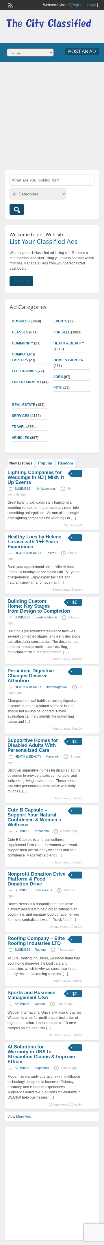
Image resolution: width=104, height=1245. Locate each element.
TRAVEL (18, 427)
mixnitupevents (45, 488)
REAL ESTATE (23, 405)
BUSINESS (21, 321)
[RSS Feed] (10, 4)
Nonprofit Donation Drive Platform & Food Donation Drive (36, 879)
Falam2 (51, 553)
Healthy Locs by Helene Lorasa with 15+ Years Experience (34, 541)
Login (91, 5)
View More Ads (19, 1117)
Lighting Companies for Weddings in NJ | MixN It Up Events (36, 477)
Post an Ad (82, 51)
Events (60, 321)
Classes (20, 332)
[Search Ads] (17, 209)
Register (78, 5)
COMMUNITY (22, 343)
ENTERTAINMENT (26, 382)
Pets (57, 388)
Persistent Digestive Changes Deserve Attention (31, 675)
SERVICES (20, 416)
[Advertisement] (52, 115)
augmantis (42, 1068)
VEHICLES (20, 438)
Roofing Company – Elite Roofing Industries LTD (36, 941)
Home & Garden (68, 360)
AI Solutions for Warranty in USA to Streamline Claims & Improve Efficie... (41, 1054)
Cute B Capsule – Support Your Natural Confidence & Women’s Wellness (34, 817)
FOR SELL (61, 332)
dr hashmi (42, 831)
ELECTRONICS (24, 371)
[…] (73, 518)
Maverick (52, 756)
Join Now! (21, 281)
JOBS (58, 377)
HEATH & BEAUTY (68, 343)
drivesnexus (43, 890)
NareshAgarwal (56, 687)
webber (40, 1004)
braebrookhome (46, 617)
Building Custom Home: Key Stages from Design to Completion (39, 606)
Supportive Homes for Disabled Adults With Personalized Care (33, 745)
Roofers (40, 949)
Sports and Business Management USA (31, 995)
